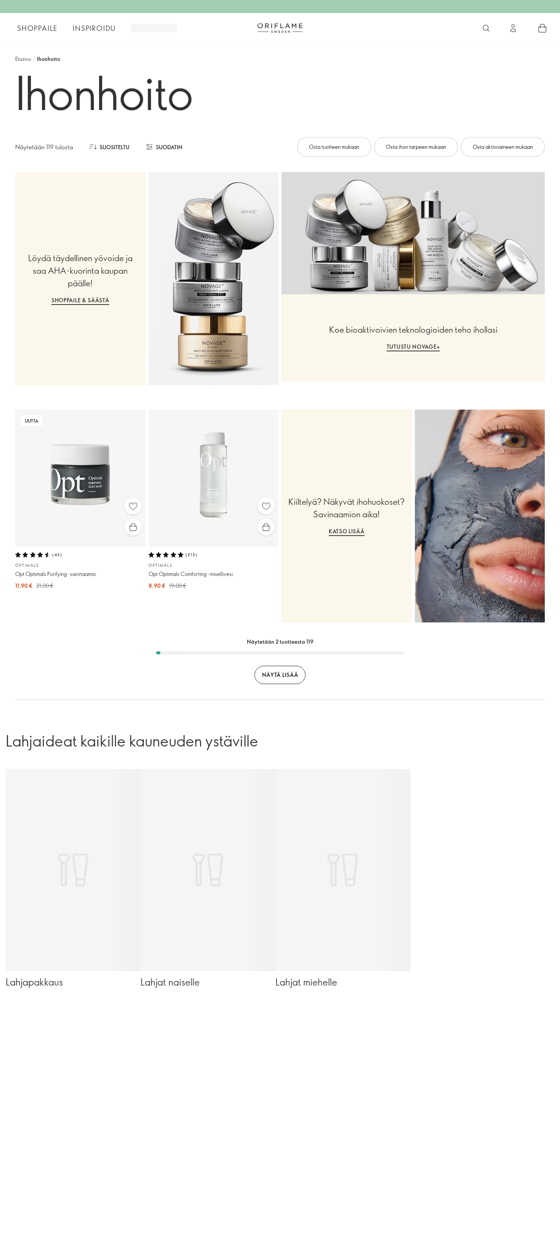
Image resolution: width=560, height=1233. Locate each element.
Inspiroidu (94, 28)
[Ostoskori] (542, 28)
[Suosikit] (133, 506)
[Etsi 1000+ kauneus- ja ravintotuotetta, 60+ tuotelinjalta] (486, 28)
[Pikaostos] (133, 527)
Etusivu (23, 58)
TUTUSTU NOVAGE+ (413, 346)
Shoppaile (37, 28)
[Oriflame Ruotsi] (280, 28)
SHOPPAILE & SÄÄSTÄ (80, 300)
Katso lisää (347, 531)
